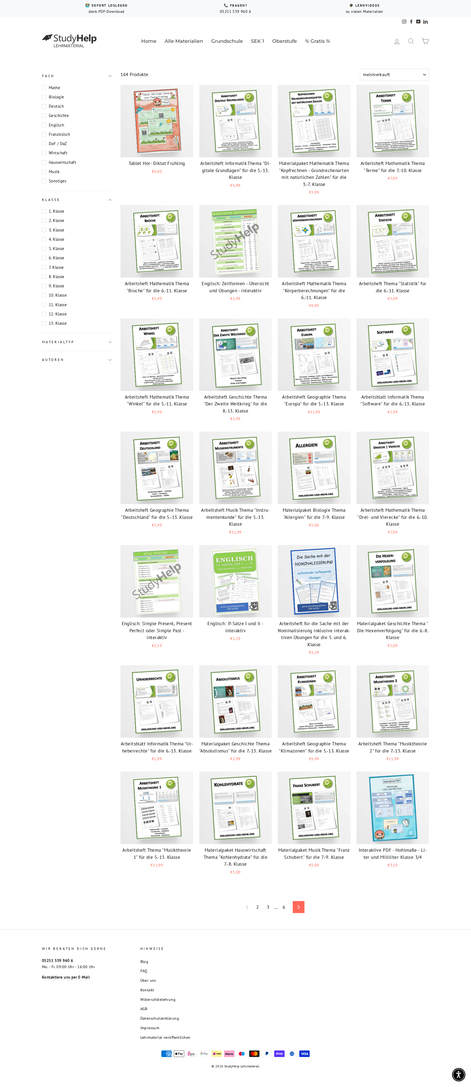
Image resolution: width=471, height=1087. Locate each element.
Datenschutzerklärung (159, 1018)
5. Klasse (57, 248)
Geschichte (59, 115)
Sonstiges (58, 180)
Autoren (53, 359)
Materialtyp (58, 341)
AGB (143, 1008)
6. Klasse (57, 257)
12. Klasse (58, 314)
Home (148, 41)
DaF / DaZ (58, 143)
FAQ (143, 970)
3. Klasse (57, 229)
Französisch (59, 134)
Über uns (148, 980)
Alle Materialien (184, 41)
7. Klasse (56, 267)
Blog (144, 961)
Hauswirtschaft (62, 162)
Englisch (56, 125)
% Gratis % (317, 41)
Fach (48, 76)
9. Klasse (57, 285)
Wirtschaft (58, 152)
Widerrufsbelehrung (158, 999)
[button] (459, 1075)
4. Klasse (57, 239)
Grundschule (227, 41)
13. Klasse (58, 323)
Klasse (51, 199)
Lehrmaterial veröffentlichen (165, 1037)
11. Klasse (58, 304)
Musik (54, 171)
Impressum (149, 1027)
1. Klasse (57, 211)
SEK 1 (257, 41)
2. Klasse (57, 220)
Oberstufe (284, 41)
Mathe (54, 87)
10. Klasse (58, 295)
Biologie (56, 97)
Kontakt (147, 989)
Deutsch (56, 106)
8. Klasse (57, 276)
